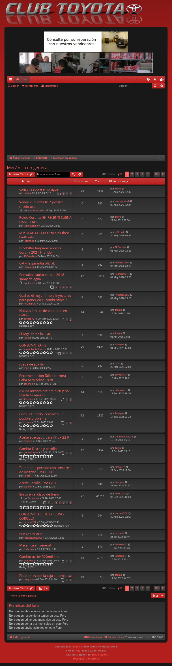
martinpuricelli (35, 210)
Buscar (15, 85)
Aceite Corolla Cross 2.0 (37, 483)
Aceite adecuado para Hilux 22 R (44, 437)
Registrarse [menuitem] (162, 80)
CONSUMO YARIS (32, 345)
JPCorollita (29, 256)
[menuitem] (148, 79)
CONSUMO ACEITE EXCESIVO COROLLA (41, 516)
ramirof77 (29, 475)
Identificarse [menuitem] (155, 80)
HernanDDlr (30, 522)
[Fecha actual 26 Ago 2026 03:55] (160, 158)
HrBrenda (29, 241)
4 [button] (142, 174)
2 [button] (132, 174)
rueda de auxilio (31, 364)
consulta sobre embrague (38, 189)
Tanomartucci (31, 225)
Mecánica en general (28, 167)
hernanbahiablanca (34, 349)
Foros (23, 79)
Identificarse (32, 85)
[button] (119, 174)
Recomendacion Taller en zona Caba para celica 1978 (42, 377)
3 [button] (137, 174)
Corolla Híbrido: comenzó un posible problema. (41, 416)
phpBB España (100, 654)
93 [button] (157, 174)
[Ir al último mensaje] (122, 188)
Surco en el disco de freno (39, 494)
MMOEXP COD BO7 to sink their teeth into (44, 235)
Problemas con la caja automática (45, 575)
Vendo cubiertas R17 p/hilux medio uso (41, 204)
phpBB (76, 646)
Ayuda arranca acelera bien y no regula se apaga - (44, 393)
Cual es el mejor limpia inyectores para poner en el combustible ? (45, 297)
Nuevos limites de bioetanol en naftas (43, 312)
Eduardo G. (121, 390)
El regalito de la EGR (34, 334)
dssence (28, 383)
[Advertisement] (86, 121)
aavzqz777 (30, 318)
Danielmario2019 (124, 436)
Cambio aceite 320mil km (39, 556)
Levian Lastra (31, 452)
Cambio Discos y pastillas (38, 448)
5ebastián (33, 498)
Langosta (29, 579)
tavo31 (32, 283)
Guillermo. (29, 549)
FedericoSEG (122, 262)
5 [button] (147, 174)
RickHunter (30, 560)
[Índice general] (76, 13)
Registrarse (51, 85)
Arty (78, 650)
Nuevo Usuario (30, 534)
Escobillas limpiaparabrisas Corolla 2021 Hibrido (40, 250)
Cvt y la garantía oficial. (37, 263)
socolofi (28, 486)
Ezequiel (119, 533)
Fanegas (119, 344)
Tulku (27, 193)
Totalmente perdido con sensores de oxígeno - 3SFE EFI (44, 469)
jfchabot (28, 441)
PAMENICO (30, 303)
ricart (26, 368)
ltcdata (118, 310)
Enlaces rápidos (11, 80)
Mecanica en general (35, 545)
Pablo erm (29, 267)
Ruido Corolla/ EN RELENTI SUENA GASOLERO (45, 219)
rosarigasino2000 (33, 537)
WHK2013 (120, 493)
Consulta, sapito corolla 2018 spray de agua (41, 276)
